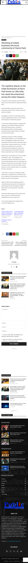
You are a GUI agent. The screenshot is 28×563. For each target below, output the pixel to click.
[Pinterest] (14, 55)
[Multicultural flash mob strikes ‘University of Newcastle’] (5, 442)
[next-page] (5, 301)
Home (2, 36)
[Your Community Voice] (14, 505)
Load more (13, 410)
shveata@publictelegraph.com (14, 541)
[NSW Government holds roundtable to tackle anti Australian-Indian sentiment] (5, 278)
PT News (6, 51)
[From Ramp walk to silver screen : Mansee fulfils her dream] (5, 427)
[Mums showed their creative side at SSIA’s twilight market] (5, 435)
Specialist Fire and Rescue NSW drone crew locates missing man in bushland (18, 397)
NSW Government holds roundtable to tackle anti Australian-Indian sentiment (18, 278)
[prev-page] (2, 301)
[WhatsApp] (17, 55)
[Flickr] (14, 551)
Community (7, 36)
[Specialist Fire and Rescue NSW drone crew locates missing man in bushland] (5, 397)
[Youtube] (16, 266)
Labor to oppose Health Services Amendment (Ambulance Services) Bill (21, 244)
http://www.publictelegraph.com (14, 264)
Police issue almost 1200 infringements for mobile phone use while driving (7, 244)
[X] (10, 55)
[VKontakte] (21, 551)
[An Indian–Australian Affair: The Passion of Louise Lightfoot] (5, 454)
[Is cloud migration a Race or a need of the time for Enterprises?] (5, 405)
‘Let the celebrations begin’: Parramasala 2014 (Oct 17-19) (19, 213)
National (3, 280)
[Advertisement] (14, 19)
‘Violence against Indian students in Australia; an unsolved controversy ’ (7, 213)
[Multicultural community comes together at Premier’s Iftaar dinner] (5, 468)
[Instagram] (17, 551)
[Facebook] (7, 55)
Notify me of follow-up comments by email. (12, 339)
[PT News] (2, 52)
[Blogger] (7, 551)
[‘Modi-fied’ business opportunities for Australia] (5, 461)
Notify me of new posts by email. (10, 341)
